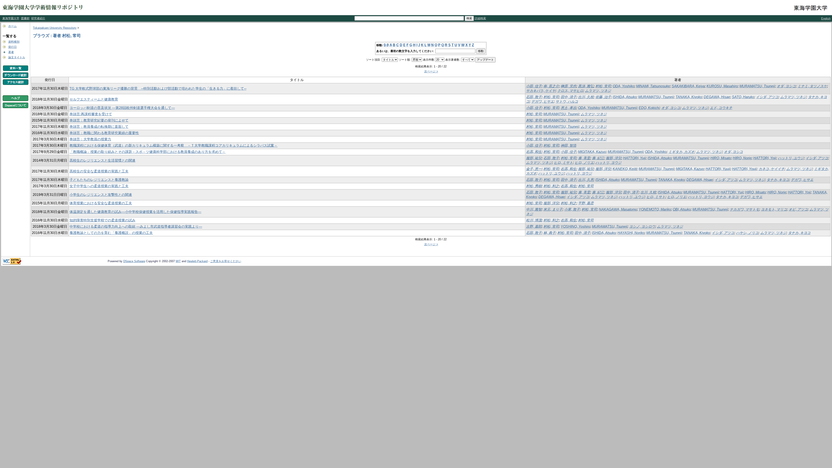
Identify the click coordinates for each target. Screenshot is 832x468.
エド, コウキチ (721, 108)
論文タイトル (16, 57)
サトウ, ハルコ (567, 101)
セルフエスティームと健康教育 (94, 99)
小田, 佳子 (534, 86)
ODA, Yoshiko (623, 86)
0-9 (386, 45)
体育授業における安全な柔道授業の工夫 (101, 203)
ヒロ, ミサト (563, 162)
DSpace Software (134, 261)
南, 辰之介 (551, 86)
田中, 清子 (568, 97)
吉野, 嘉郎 (534, 226)
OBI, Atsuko (682, 209)
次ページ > (431, 71)
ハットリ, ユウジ (791, 158)
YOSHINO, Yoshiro (575, 226)
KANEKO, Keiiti (625, 169)
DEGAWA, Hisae (717, 97)
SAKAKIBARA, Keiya (688, 86)
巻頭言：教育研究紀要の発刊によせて (99, 120)
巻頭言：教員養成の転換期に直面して (99, 126)
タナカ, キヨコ (778, 180)
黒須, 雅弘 (586, 86)
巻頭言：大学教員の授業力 (90, 139)
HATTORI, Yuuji (718, 169)
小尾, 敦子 (572, 209)
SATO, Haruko (743, 97)
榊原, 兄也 (568, 86)
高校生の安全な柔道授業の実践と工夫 (99, 171)
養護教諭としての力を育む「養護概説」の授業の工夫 (111, 233)
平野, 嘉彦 (586, 203)
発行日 (12, 47)
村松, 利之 (551, 186)
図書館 (25, 18)
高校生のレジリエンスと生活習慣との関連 (102, 160)
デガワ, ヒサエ (542, 101)
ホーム (12, 26)
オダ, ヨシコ (786, 86)
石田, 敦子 (534, 97)
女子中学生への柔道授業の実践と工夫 (99, 186)
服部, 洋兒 (613, 158)
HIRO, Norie (742, 158)
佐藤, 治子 (603, 97)
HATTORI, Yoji (764, 158)
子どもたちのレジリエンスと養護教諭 (99, 180)
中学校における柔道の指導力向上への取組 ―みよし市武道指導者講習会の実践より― (136, 226)
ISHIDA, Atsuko (625, 97)
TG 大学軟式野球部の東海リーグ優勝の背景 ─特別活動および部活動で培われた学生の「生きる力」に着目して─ (158, 88)
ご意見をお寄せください (225, 261)
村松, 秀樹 (534, 186)
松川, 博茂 (534, 220)
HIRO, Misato (720, 158)
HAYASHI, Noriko (631, 233)
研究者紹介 (38, 18)
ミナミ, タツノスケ (812, 86)
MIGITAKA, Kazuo (592, 152)
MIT (178, 261)
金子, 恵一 (534, 169)
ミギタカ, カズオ (681, 152)
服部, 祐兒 (534, 158)
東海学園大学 (10, 18)
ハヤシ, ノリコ (747, 233)
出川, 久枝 (586, 97)
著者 (11, 52)
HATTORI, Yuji (634, 158)
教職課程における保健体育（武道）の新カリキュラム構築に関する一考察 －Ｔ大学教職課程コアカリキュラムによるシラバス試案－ (174, 145)
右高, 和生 (534, 152)
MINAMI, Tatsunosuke (653, 86)
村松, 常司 (603, 86)
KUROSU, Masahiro (722, 86)
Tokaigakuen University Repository (54, 27)
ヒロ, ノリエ (584, 162)
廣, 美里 (584, 158)
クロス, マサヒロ (570, 91)
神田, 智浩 (568, 145)
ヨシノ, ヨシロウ (642, 226)
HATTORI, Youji (744, 169)
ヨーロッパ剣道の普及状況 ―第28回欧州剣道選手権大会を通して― (122, 108)
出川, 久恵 (586, 180)
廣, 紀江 (598, 158)
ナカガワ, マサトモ (744, 209)
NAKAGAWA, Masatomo (618, 209)
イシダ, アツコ (767, 97)
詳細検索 (480, 18)
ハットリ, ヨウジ (608, 162)
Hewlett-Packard (197, 261)
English (825, 18)
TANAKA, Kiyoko (689, 97)
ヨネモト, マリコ (774, 209)
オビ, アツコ (798, 209)
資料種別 (14, 41)
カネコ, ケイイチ (772, 169)
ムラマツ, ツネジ (598, 91)
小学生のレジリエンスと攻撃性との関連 (101, 195)
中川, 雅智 (534, 209)
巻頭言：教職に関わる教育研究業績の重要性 (104, 133)
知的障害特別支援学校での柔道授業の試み (102, 220)
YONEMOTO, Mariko (655, 209)
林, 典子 (549, 233)
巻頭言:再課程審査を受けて (91, 114)
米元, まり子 (552, 209)
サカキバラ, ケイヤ (541, 91)
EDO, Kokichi (649, 108)
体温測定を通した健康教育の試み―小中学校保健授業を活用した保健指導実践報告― (135, 212)
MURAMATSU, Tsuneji (757, 86)
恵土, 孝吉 (568, 108)
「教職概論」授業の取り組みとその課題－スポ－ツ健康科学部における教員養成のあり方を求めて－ (148, 152)
